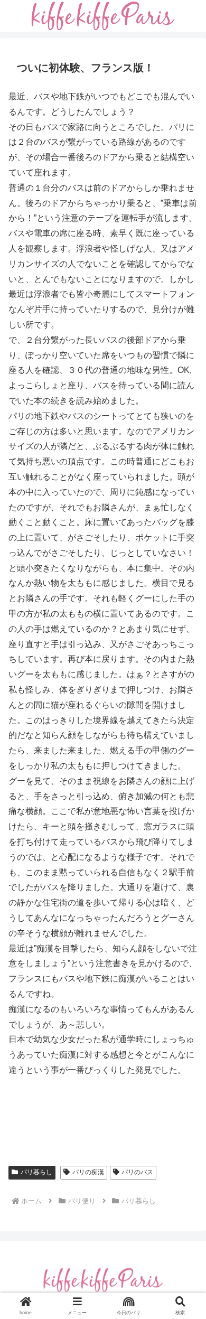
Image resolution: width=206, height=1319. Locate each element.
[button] (184, 1260)
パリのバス (137, 1172)
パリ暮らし (36, 1172)
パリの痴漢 (88, 1172)
